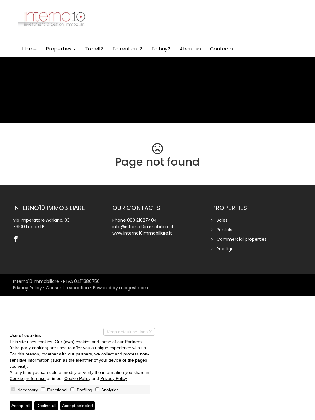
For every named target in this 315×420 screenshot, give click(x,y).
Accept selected (77, 405)
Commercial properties (242, 239)
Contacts (221, 48)
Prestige (225, 249)
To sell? (94, 48)
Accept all (20, 405)
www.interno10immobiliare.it (142, 233)
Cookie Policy (77, 378)
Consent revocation (67, 288)
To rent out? (127, 48)
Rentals (224, 230)
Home (29, 48)
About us (190, 48)
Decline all (46, 405)
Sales (222, 220)
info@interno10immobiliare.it (142, 227)
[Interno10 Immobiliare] (53, 16)
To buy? (160, 48)
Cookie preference (28, 378)
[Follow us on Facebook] (17, 239)
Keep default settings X (129, 331)
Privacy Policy (27, 288)
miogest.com (133, 288)
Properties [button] (59, 48)
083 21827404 (142, 220)
